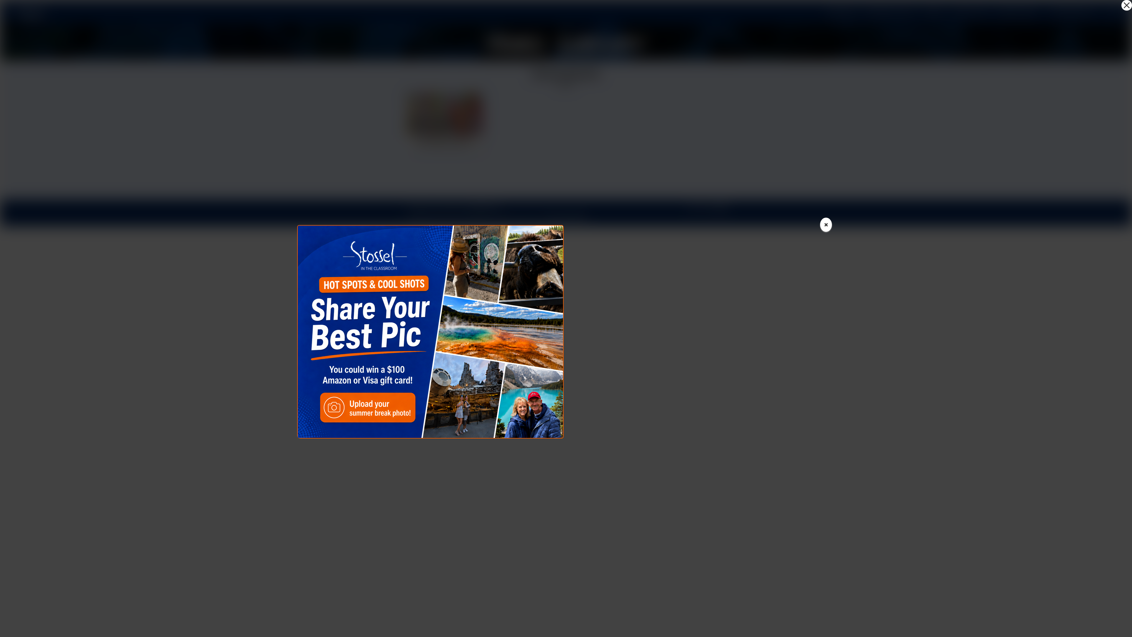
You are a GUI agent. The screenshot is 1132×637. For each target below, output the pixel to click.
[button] (1126, 5)
